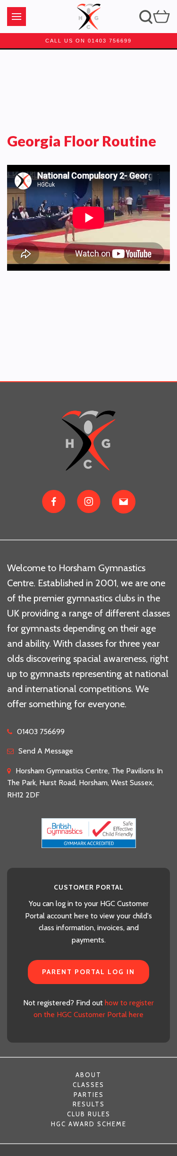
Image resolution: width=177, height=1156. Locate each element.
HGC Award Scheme (88, 1124)
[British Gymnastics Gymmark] (89, 827)
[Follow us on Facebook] (54, 502)
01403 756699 (41, 731)
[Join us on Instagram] (89, 502)
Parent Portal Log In (88, 972)
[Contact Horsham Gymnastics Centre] (123, 502)
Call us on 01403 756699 (88, 40)
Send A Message (45, 750)
